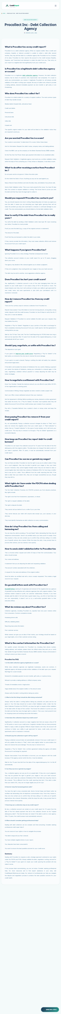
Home (3, 13)
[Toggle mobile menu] (55, 5)
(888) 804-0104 (50, 1010)
